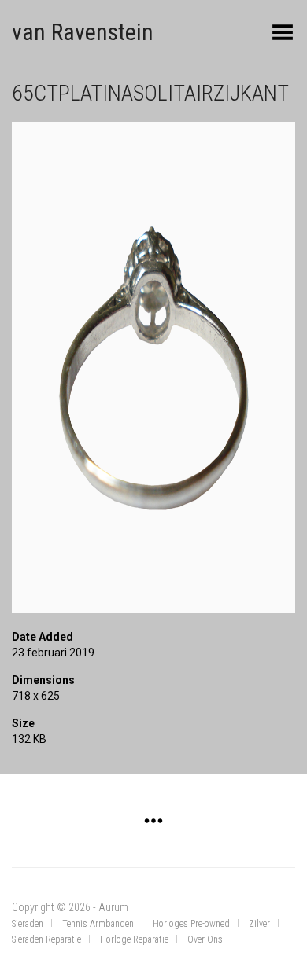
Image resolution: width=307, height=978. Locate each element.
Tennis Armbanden (98, 923)
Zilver (259, 923)
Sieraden (27, 923)
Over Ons (205, 939)
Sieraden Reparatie (46, 939)
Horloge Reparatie (134, 939)
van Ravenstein (83, 32)
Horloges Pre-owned (191, 923)
